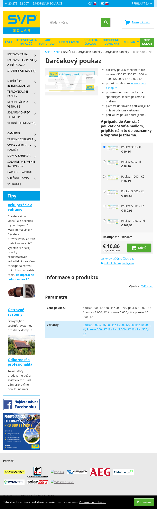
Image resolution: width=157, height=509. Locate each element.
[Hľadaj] (105, 22)
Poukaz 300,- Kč (97, 329)
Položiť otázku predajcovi (119, 263)
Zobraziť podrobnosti (92, 502)
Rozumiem (144, 502)
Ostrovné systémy (16, 312)
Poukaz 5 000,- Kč (119, 329)
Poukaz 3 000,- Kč (94, 325)
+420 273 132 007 (17, 3)
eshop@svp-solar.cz (47, 3)
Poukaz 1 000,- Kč (118, 325)
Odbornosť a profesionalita (20, 362)
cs (90, 3)
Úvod (9, 42)
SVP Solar (147, 42)
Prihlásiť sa (140, 3)
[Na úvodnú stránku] (23, 22)
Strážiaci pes (126, 258)
